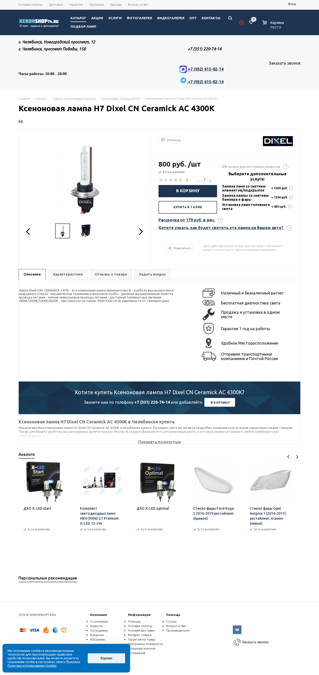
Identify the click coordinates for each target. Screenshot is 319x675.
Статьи (171, 621)
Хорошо (106, 658)
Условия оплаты (140, 626)
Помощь (173, 614)
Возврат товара (140, 635)
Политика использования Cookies (31, 665)
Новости (96, 626)
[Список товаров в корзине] (274, 26)
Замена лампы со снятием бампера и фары (245, 197)
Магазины (97, 639)
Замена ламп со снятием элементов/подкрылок (244, 188)
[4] (175, 180)
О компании (99, 621)
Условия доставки (141, 630)
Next (297, 456)
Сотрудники (99, 630)
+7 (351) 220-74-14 (152, 402)
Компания (98, 614)
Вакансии (97, 635)
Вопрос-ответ (176, 626)
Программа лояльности (145, 644)
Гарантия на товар (141, 639)
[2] (165, 180)
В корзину (188, 191)
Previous (288, 456)
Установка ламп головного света (246, 207)
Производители (177, 630)
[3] (170, 180)
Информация (139, 614)
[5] (180, 180)
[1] (161, 180)
